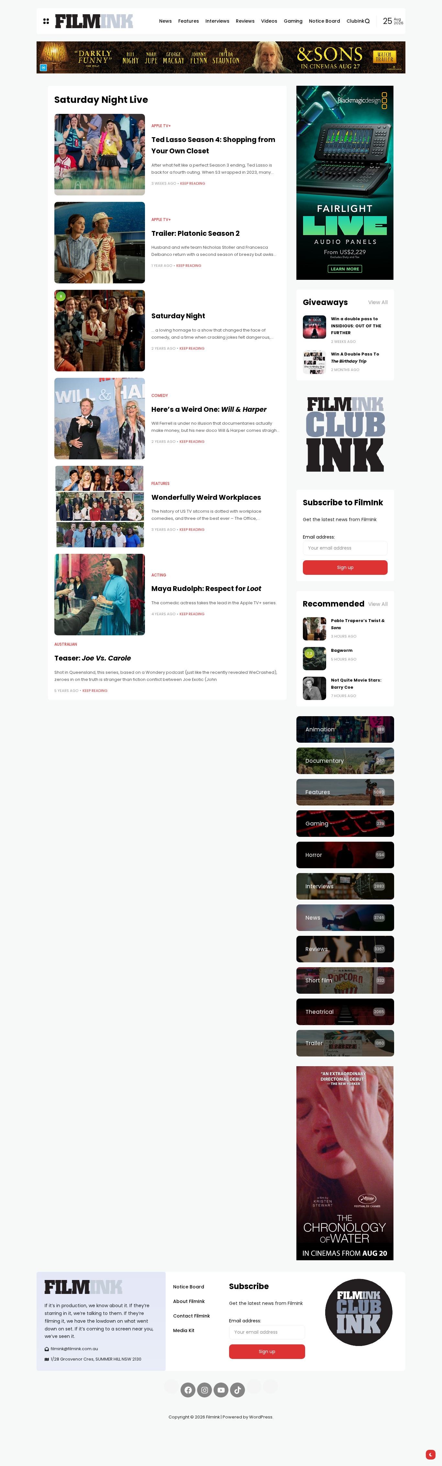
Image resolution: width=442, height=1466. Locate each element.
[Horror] (345, 855)
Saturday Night (178, 316)
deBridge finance (56, 1440)
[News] (345, 917)
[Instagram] (204, 1390)
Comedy (159, 395)
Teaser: (92, 658)
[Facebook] (188, 1390)
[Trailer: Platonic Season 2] (99, 242)
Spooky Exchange (124, 1432)
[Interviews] (345, 886)
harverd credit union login (105, 1440)
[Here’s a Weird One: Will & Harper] (99, 418)
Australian (65, 644)
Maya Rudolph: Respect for (206, 588)
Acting (158, 575)
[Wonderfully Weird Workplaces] (99, 506)
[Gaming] (345, 823)
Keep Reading (192, 183)
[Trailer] (345, 1043)
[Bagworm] (314, 658)
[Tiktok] (237, 1390)
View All (378, 302)
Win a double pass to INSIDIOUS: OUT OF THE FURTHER (356, 325)
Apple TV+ (161, 125)
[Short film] (345, 980)
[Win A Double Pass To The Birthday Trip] (314, 362)
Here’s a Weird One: (209, 409)
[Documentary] (345, 761)
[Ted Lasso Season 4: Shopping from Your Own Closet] (99, 154)
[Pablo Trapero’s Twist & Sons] (314, 628)
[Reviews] (345, 949)
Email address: (319, 537)
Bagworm (342, 650)
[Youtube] (221, 1390)
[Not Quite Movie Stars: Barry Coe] (314, 688)
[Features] (345, 792)
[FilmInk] (94, 21)
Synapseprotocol (56, 1432)
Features (160, 483)
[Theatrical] (345, 1012)
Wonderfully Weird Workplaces (206, 497)
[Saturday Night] (99, 330)
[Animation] (345, 729)
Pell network (89, 1432)
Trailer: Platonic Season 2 (195, 233)
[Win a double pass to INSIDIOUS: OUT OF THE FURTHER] (314, 327)
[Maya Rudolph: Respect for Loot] (99, 594)
